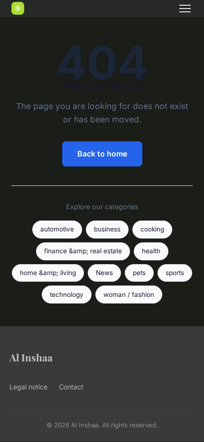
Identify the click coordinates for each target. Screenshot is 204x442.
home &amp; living (48, 272)
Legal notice (28, 387)
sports (175, 272)
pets (139, 272)
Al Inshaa (31, 357)
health (151, 251)
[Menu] (185, 8)
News (104, 272)
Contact (71, 387)
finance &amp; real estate (83, 251)
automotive (57, 229)
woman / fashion (128, 294)
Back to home (102, 153)
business (107, 229)
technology (66, 294)
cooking (152, 229)
